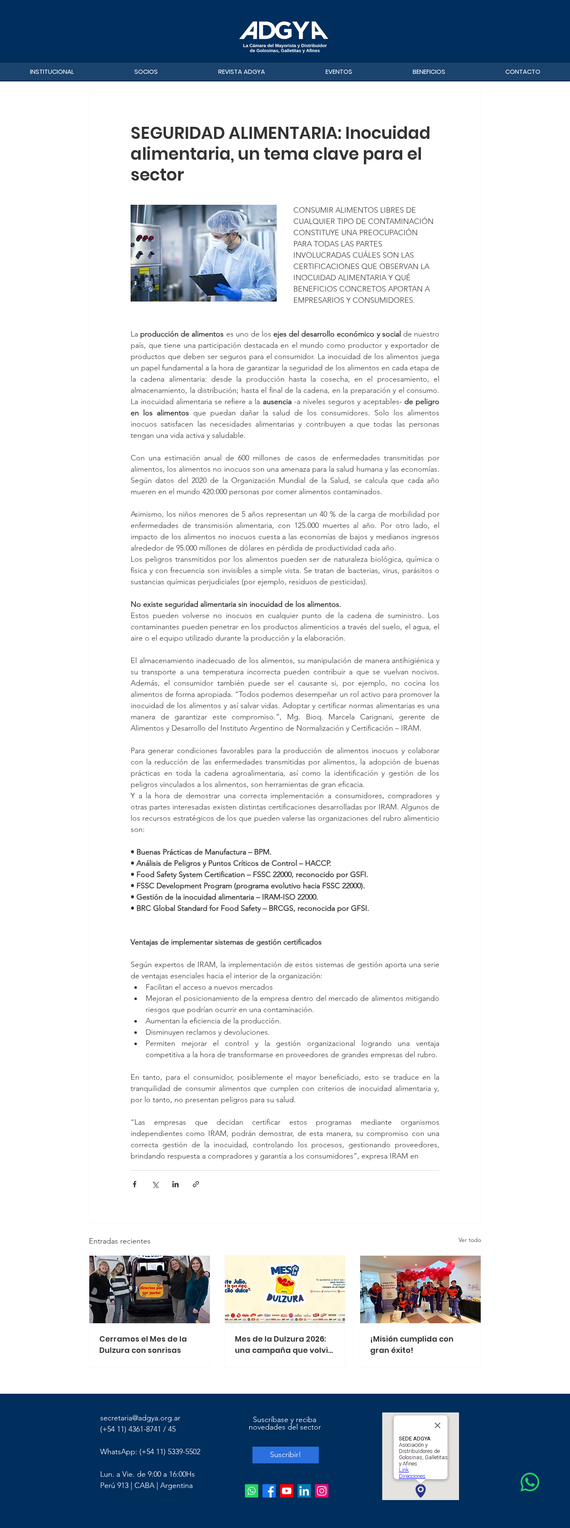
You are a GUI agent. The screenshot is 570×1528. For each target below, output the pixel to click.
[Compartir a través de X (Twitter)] (155, 1184)
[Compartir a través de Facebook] (135, 1184)
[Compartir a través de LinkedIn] (175, 1184)
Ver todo (470, 1240)
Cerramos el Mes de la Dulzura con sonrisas (143, 1344)
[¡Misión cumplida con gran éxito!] (420, 1289)
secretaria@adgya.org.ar (140, 1417)
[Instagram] (321, 1491)
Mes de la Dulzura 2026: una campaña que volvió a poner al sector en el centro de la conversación (284, 1345)
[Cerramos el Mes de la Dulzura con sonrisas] (149, 1289)
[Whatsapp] (251, 1491)
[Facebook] (269, 1491)
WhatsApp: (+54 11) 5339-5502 (150, 1451)
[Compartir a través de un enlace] (196, 1184)
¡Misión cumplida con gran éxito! (412, 1344)
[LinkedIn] (304, 1491)
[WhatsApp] (530, 1482)
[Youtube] (286, 1491)
